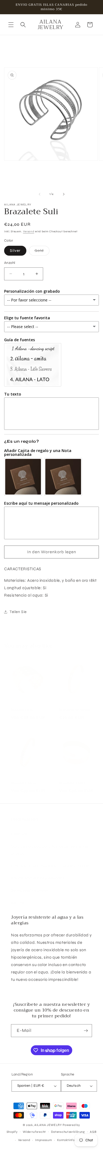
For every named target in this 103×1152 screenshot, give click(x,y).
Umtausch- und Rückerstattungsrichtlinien (50, 865)
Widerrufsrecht (34, 1132)
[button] (11, 25)
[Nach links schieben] (40, 194)
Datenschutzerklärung (68, 1132)
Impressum (43, 1140)
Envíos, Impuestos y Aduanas (37, 878)
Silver (15, 250)
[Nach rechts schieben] (64, 194)
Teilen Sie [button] (18, 611)
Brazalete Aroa (23, 783)
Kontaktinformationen (73, 1140)
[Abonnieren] (86, 1030)
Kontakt (18, 902)
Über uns (19, 834)
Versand (28, 231)
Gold (42, 252)
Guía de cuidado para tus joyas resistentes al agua (50, 849)
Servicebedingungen (30, 890)
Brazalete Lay (22, 710)
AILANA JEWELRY (48, 1125)
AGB (93, 1132)
